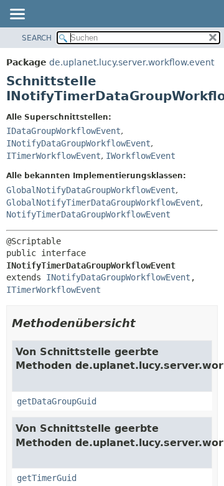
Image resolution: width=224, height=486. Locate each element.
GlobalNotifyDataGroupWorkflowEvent (90, 190)
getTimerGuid (47, 478)
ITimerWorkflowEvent (53, 156)
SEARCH (37, 38)
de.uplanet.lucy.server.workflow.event (131, 62)
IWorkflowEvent (140, 156)
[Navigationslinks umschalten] (16, 15)
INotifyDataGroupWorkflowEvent (78, 143)
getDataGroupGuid (56, 401)
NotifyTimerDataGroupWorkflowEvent (88, 214)
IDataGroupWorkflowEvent (63, 131)
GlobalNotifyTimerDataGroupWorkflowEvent (103, 202)
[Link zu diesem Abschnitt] (144, 323)
